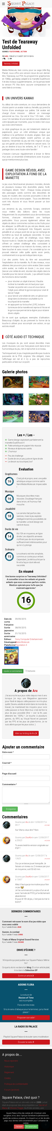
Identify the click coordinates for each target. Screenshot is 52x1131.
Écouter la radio (25, 1042)
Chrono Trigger (16, 1108)
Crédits (7, 1078)
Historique (9, 1066)
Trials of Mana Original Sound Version (20, 939)
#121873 (47, 859)
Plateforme (14, 52)
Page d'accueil (9, 774)
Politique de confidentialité (16, 1084)
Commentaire (9, 784)
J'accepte (18, 1127)
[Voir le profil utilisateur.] (26, 683)
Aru (6, 56)
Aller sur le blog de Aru (25, 733)
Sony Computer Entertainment (28, 639)
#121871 (47, 880)
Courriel (7, 763)
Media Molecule (22, 642)
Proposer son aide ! (26, 1017)
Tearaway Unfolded (11, 64)
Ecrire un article (25, 976)
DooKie (28, 837)
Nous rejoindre (11, 1061)
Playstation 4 (21, 645)
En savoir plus (31, 1127)
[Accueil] (21, 3)
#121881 (47, 825)
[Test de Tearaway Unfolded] (13, 382)
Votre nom (8, 752)
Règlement (9, 1072)
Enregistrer (11, 809)
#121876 (47, 840)
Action (24, 52)
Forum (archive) (11, 1090)
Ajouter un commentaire (13, 671)
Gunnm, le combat (10, 932)
